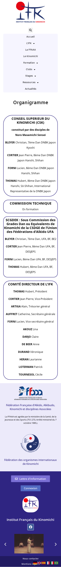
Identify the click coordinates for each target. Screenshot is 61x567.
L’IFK (29, 43)
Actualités (30, 89)
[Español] (44, 562)
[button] (30, 30)
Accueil (30, 36)
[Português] (56, 562)
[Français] (48, 562)
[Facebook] (30, 527)
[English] (39, 562)
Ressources (29, 82)
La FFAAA (30, 50)
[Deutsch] (35, 562)
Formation (29, 63)
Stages (29, 76)
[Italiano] (52, 562)
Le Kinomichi (30, 56)
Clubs (29, 69)
